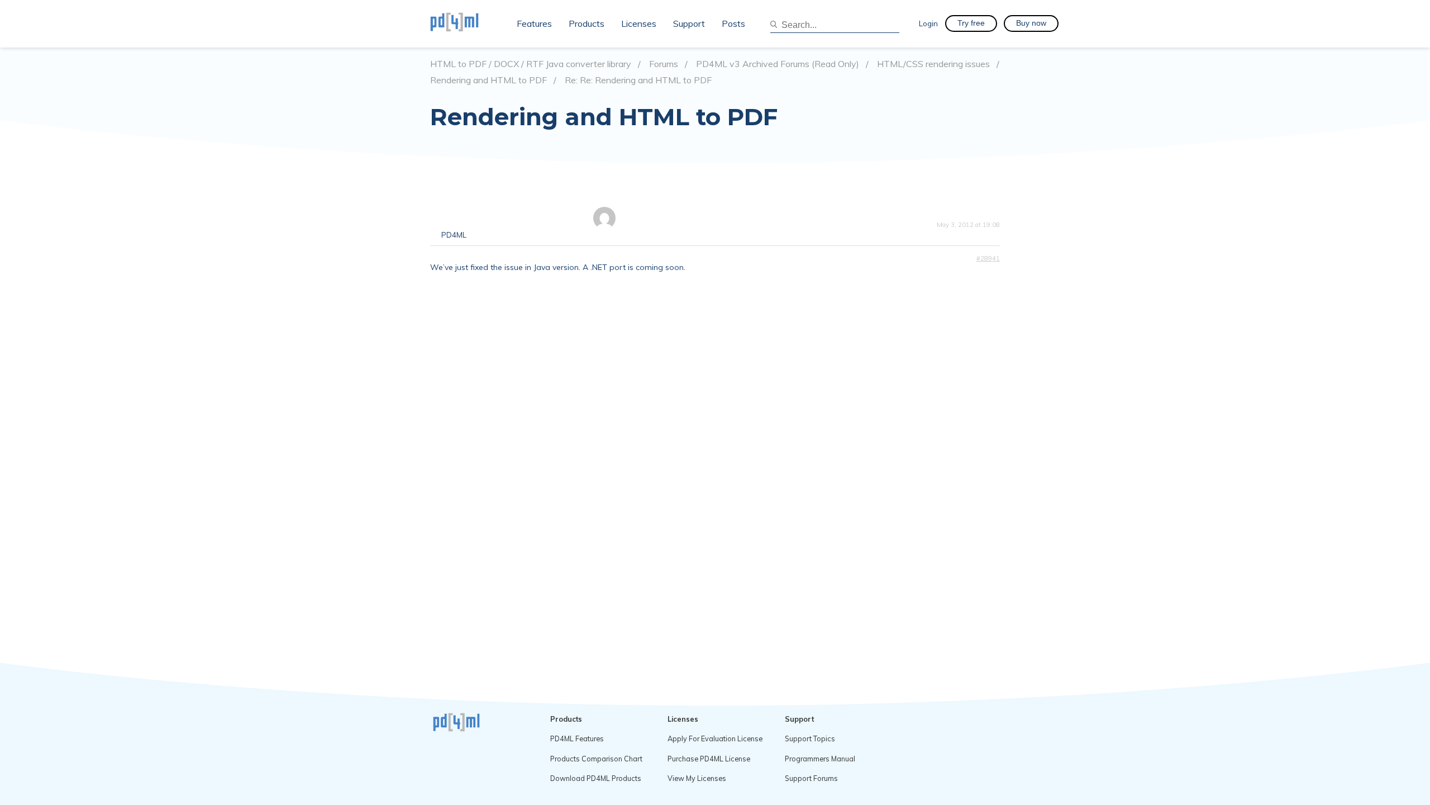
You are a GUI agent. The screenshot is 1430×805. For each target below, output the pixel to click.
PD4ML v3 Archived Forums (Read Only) (777, 64)
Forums (663, 64)
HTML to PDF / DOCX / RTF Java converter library (530, 64)
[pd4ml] (466, 23)
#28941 (988, 258)
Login (928, 23)
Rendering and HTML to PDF (488, 80)
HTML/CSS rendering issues (933, 64)
